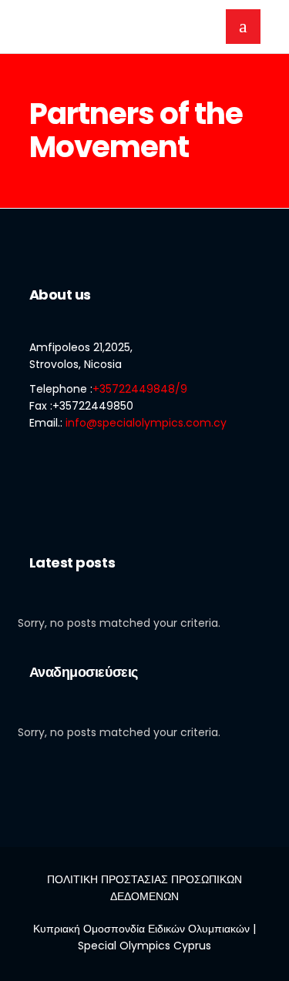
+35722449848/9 (139, 389)
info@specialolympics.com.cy (146, 422)
